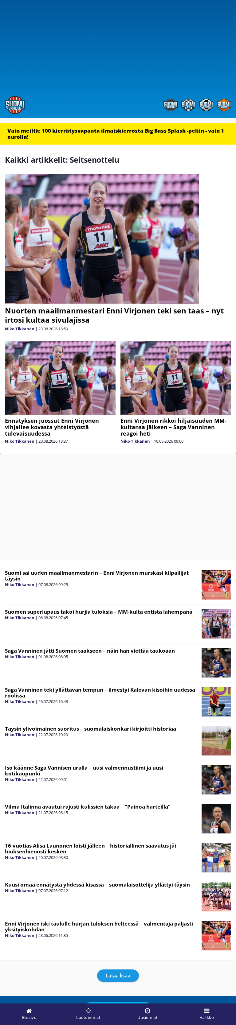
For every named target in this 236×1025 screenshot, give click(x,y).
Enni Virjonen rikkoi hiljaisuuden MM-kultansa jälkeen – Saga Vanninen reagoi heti (173, 427)
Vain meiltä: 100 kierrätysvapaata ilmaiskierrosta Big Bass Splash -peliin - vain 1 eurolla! (115, 133)
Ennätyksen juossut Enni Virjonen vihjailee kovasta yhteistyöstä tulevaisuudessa (52, 427)
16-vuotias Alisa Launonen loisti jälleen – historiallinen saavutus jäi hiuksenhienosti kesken (90, 848)
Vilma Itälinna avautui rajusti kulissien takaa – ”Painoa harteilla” (88, 806)
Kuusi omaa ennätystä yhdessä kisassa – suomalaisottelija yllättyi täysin (97, 884)
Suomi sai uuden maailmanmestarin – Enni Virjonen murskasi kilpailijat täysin (97, 575)
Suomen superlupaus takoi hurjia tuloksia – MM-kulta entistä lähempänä (98, 611)
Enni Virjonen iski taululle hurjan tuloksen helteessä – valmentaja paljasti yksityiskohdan (99, 926)
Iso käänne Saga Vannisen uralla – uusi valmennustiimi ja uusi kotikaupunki (84, 770)
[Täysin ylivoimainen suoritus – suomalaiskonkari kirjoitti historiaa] (216, 740)
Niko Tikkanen (19, 329)
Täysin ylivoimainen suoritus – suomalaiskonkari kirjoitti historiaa (90, 728)
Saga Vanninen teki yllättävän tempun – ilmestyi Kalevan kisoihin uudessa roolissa (100, 692)
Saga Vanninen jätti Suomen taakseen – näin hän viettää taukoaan (90, 650)
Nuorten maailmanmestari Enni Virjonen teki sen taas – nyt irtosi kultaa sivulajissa (114, 315)
